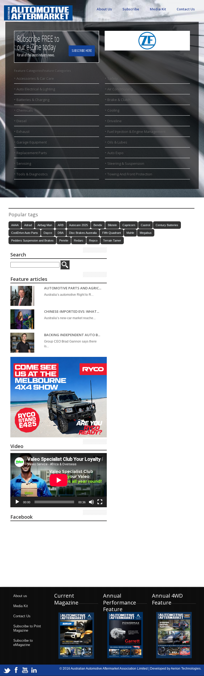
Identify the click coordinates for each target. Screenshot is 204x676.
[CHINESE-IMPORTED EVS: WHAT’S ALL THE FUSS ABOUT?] (22, 319)
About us (20, 596)
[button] (42, 71)
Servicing (23, 163)
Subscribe (130, 9)
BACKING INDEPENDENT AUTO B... (72, 335)
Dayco (48, 232)
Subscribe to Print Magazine (27, 628)
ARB (60, 225)
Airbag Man (44, 225)
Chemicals (24, 110)
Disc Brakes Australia (83, 232)
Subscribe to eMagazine (23, 643)
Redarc (78, 240)
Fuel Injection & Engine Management (136, 131)
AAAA (15, 225)
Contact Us (186, 9)
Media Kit (158, 9)
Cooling (113, 110)
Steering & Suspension (125, 163)
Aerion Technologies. (186, 668)
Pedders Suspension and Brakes (32, 240)
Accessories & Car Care (35, 78)
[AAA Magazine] (38, 10)
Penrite (63, 240)
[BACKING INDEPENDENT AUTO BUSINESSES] (22, 343)
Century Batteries (167, 225)
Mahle (130, 232)
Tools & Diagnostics (32, 174)
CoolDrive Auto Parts (24, 232)
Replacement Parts (31, 152)
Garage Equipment (31, 142)
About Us (104, 9)
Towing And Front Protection (129, 174)
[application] (58, 480)
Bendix (98, 225)
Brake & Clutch (119, 99)
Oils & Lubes (117, 142)
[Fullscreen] (100, 502)
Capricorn (128, 225)
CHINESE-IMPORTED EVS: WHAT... (71, 311)
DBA (60, 232)
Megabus (146, 232)
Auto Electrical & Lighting (35, 89)
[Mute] (91, 502)
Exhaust (22, 131)
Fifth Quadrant (111, 232)
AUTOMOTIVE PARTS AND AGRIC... (72, 288)
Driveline (114, 121)
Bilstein (112, 225)
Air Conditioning (120, 89)
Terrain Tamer (112, 240)
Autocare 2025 (78, 225)
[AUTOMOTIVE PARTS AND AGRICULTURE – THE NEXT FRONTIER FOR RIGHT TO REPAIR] (22, 296)
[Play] (17, 502)
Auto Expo (115, 152)
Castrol (145, 225)
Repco (93, 240)
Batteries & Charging (32, 99)
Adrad (28, 225)
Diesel (21, 121)
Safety (112, 78)
